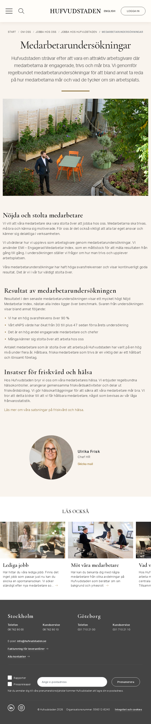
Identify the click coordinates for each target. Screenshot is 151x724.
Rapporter (20, 677)
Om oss (26, 31)
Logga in (133, 11)
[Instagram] (21, 707)
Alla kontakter (17, 656)
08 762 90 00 (16, 629)
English (109, 11)
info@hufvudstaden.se (31, 641)
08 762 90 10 (51, 629)
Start (12, 31)
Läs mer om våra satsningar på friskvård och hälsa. (44, 410)
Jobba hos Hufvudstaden (79, 31)
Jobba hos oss (46, 31)
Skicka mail (85, 464)
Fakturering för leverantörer (26, 648)
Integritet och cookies (128, 709)
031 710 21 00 (86, 629)
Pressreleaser (22, 684)
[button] (10, 12)
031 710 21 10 (121, 629)
